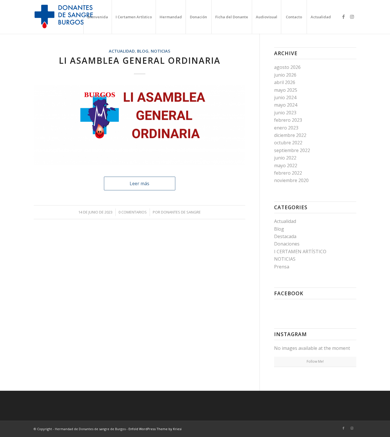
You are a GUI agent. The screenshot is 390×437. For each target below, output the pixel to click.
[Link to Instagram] (352, 16)
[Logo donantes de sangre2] (65, 17)
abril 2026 (284, 82)
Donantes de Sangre (181, 212)
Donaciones (286, 244)
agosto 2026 (287, 67)
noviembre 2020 (291, 180)
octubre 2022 (288, 142)
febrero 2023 (288, 120)
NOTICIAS (160, 51)
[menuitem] (97, 17)
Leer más (139, 183)
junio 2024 (285, 97)
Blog (142, 51)
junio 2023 (285, 112)
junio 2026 (285, 75)
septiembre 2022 (292, 150)
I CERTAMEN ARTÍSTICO (300, 251)
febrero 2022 (288, 173)
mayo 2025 (285, 90)
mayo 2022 (285, 165)
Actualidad (122, 51)
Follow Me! (315, 361)
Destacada (285, 236)
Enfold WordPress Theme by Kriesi (155, 429)
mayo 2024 (285, 105)
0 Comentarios (132, 212)
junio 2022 (285, 158)
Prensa (281, 267)
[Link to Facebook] (343, 16)
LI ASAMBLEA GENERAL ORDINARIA (139, 60)
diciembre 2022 (290, 135)
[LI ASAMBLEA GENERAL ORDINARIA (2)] (139, 125)
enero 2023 (286, 128)
